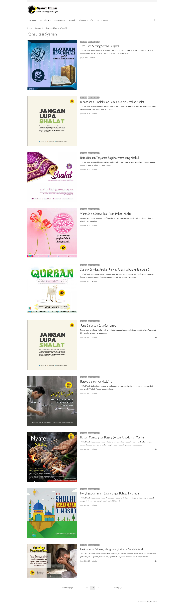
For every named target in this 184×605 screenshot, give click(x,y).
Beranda (32, 20)
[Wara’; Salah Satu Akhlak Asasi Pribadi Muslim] (52, 210)
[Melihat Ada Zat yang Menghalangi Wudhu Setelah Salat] (52, 545)
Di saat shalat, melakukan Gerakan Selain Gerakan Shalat (112, 102)
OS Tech (153, 601)
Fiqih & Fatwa (59, 20)
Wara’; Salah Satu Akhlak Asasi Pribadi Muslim (106, 214)
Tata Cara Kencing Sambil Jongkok (99, 46)
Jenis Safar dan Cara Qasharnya (98, 325)
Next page (118, 587)
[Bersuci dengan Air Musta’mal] (52, 377)
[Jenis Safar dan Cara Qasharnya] (52, 321)
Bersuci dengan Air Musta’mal (96, 381)
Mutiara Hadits (103, 20)
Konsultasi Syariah (93, 42)
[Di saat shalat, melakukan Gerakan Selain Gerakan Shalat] (52, 98)
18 (88, 587)
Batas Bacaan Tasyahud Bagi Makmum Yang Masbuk (109, 158)
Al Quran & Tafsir (86, 20)
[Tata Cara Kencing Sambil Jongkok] (52, 42)
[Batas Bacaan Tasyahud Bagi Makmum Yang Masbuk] (52, 154)
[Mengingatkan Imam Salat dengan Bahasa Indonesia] (52, 489)
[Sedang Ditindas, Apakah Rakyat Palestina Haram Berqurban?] (52, 265)
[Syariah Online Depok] (42, 9)
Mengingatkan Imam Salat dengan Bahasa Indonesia (109, 493)
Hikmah (72, 20)
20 (99, 587)
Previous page (67, 587)
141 (110, 587)
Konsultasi (44, 20)
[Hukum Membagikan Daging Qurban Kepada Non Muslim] (52, 433)
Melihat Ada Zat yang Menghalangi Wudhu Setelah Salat (111, 549)
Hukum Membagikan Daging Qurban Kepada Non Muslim (112, 437)
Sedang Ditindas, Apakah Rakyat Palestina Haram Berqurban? (114, 269)
